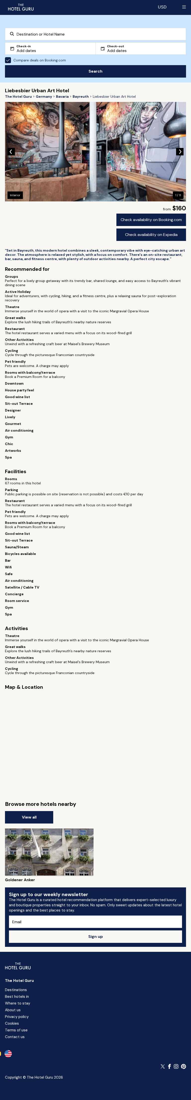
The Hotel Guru (19, 980)
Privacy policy (17, 1016)
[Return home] (20, 7)
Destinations (16, 989)
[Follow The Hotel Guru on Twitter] (163, 1066)
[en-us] (8, 1054)
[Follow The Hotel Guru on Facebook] (169, 1066)
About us (13, 1010)
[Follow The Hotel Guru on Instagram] (176, 1066)
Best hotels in (17, 996)
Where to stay (17, 1003)
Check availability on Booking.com (151, 219)
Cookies (12, 1023)
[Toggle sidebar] (184, 7)
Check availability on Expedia (151, 234)
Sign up (95, 936)
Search (95, 71)
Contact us (15, 1036)
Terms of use (16, 1030)
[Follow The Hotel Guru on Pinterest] (183, 1066)
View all (29, 817)
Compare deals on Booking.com (39, 60)
